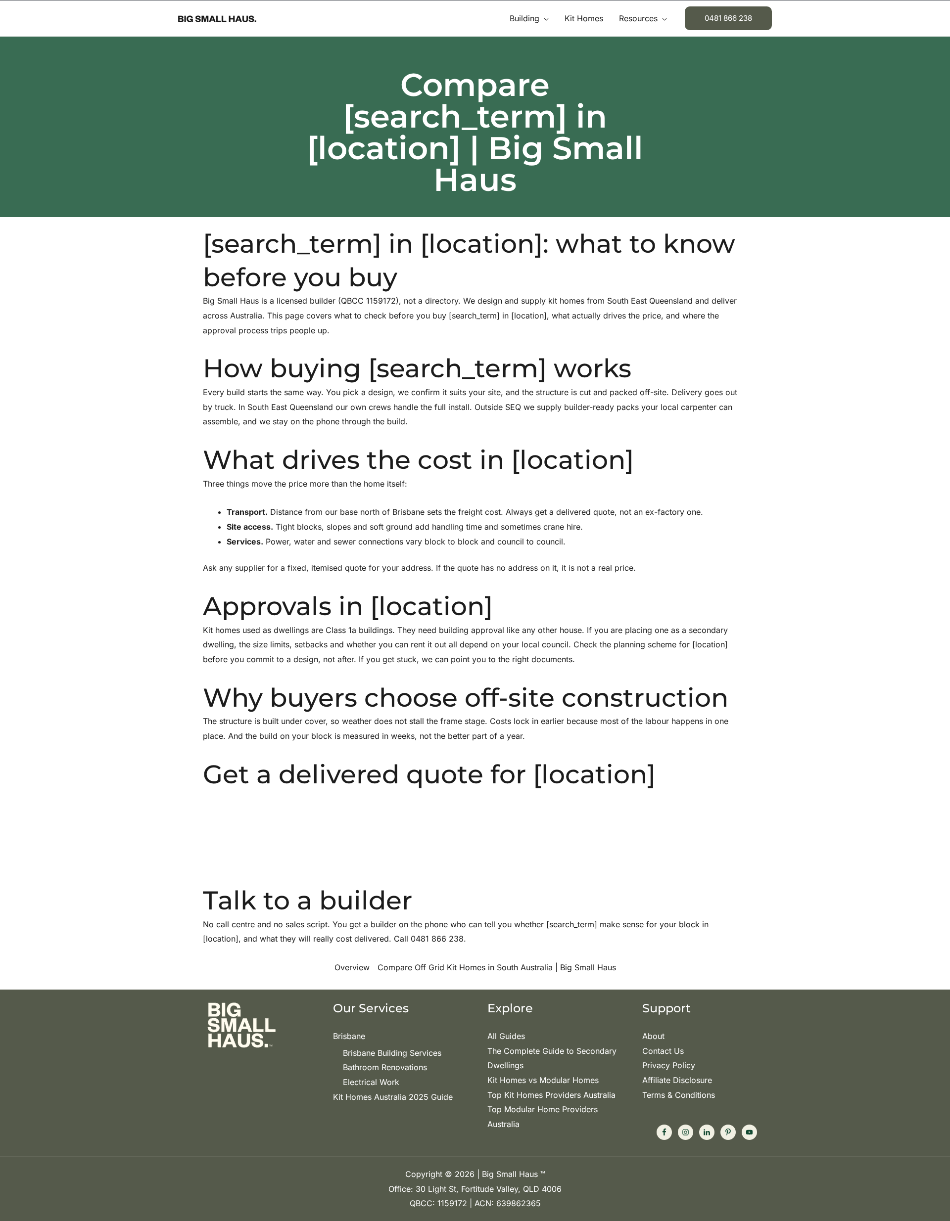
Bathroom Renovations (385, 1067)
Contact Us (663, 1051)
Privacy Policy (668, 1065)
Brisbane (349, 1036)
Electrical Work (371, 1082)
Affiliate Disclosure (677, 1080)
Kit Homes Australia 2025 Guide (393, 1097)
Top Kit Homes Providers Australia (551, 1095)
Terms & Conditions (678, 1095)
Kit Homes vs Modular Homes (543, 1080)
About (653, 1036)
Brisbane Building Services (392, 1053)
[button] (544, 18)
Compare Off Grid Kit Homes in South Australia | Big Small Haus (497, 967)
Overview (352, 967)
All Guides (506, 1036)
